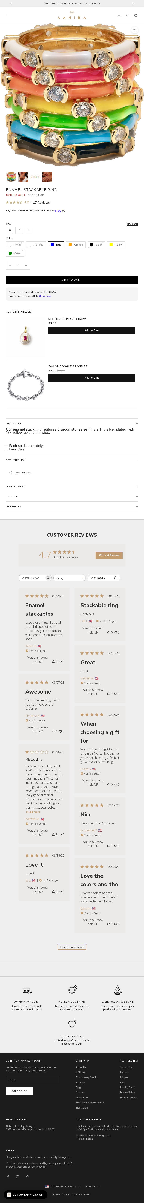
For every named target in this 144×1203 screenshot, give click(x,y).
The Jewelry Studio (86, 1077)
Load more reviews (72, 947)
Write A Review (109, 555)
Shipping (124, 1077)
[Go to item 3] (35, 177)
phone (114, 1129)
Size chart (132, 223)
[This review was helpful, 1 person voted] (108, 694)
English (90, 1186)
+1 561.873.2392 (84, 1138)
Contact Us (126, 1067)
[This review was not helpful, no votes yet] (60, 662)
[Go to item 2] (23, 177)
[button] (25, 1194)
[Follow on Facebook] (8, 1176)
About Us (81, 1067)
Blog (78, 1087)
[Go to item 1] (11, 177)
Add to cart (72, 279)
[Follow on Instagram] (18, 1176)
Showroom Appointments (90, 1102)
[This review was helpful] (53, 835)
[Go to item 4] (47, 177)
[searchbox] (32, 578)
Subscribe (19, 1091)
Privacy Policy (127, 1092)
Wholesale (82, 1097)
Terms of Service (129, 1097)
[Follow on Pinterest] (27, 1176)
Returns (124, 1072)
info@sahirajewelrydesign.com (93, 1135)
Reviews (80, 1082)
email (101, 1129)
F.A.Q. (123, 1082)
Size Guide (82, 1107)
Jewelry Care (127, 1087)
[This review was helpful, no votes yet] (53, 662)
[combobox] (69, 578)
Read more (33, 812)
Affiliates (81, 1072)
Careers (80, 1092)
